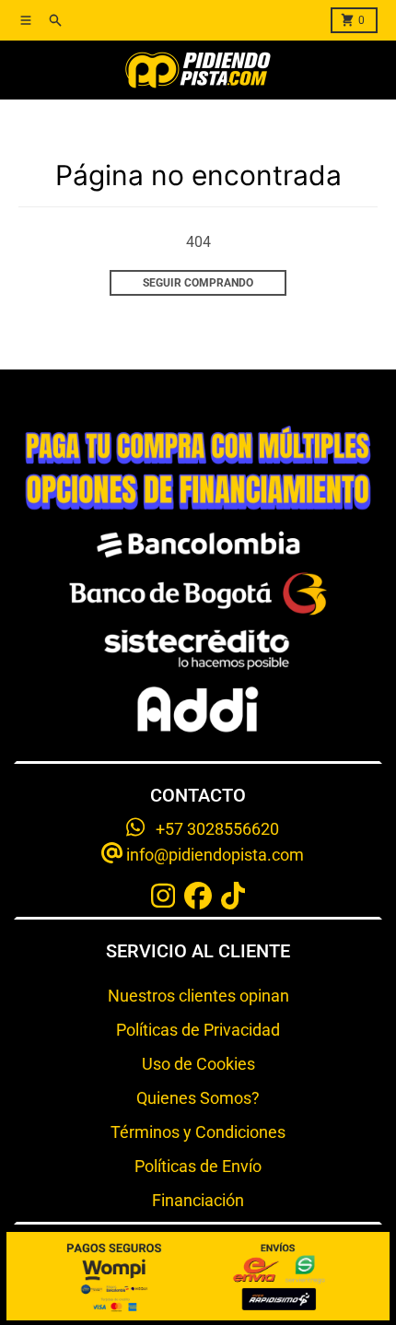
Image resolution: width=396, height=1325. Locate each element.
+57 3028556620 (212, 828)
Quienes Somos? (198, 1098)
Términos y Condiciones (198, 1132)
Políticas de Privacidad (198, 1029)
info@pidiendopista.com (213, 854)
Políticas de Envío (198, 1166)
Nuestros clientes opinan (198, 995)
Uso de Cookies (198, 1063)
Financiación (198, 1200)
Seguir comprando (198, 282)
